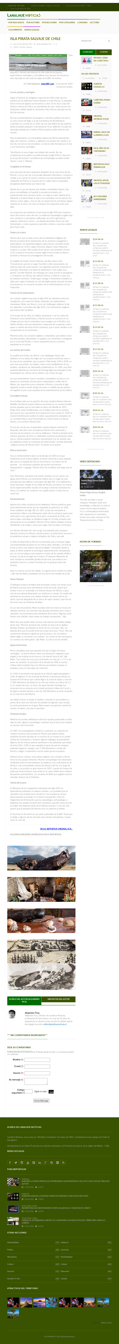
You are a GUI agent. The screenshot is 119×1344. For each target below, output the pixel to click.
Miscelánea (33, 1257)
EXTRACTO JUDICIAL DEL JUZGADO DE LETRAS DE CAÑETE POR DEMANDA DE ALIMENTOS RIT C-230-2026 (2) (102, 293)
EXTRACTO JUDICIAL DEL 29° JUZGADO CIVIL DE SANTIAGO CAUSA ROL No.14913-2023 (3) (102, 417)
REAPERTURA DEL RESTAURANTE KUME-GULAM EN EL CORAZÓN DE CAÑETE (56, 1208)
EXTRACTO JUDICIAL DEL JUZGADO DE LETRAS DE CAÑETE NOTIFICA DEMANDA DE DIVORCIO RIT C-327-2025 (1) (102, 381)
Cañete (86, 1264)
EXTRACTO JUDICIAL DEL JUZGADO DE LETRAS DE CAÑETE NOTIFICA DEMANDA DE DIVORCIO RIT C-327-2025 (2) (102, 359)
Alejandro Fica (46, 44)
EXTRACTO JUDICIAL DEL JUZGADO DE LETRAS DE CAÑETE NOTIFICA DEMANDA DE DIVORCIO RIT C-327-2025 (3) (102, 337)
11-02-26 (99, 349)
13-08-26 (99, 261)
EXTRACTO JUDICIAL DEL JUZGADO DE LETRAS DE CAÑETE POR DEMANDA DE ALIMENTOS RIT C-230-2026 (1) (102, 315)
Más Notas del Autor (59, 999)
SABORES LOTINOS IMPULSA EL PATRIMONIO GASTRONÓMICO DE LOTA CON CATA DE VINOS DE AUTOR (65, 1182)
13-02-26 (99, 327)
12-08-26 (99, 283)
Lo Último (104, 52)
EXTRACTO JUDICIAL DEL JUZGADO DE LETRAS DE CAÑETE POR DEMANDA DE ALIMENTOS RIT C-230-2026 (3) (102, 271)
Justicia (86, 1279)
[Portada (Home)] (27, 5)
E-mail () (18, 1066)
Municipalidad (33, 1243)
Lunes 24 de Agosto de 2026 (20, 8)
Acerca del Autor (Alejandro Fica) (24, 1000)
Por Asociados (16, 23)
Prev (82, 566)
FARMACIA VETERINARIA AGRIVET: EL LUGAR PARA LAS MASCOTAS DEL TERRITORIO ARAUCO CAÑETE (63, 1221)
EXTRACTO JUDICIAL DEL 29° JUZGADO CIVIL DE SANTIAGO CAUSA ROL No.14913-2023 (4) (102, 400)
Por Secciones (49, 23)
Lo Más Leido (88, 52)
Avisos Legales (31, 30)
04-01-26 (99, 410)
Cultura (33, 1264)
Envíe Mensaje (41, 1100)
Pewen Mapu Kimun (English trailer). (93, 482)
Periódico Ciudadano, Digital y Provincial (45, 6)
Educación (86, 1272)
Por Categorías (67, 23)
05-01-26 (99, 393)
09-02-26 (99, 371)
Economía (86, 1250)
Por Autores (32, 23)
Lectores (94, 23)
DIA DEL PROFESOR (90, 74)
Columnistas (15, 30)
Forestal (33, 1272)
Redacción (25, 1179)
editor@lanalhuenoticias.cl (55, 1024)
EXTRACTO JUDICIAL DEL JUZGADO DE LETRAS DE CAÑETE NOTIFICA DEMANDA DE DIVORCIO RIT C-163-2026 (102, 249)
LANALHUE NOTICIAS (16, 6)
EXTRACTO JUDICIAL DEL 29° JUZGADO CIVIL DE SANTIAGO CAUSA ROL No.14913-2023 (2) (102, 434)
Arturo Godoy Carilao (29, 1206)
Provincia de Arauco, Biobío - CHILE (78, 6)
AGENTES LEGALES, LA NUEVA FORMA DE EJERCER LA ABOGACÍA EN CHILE (55, 1196)
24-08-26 (99, 239)
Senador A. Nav (33, 1279)
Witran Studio (106, 1323)
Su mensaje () (16, 1079)
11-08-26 (99, 305)
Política (33, 1250)
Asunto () (18, 1072)
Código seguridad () (18, 1091)
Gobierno (86, 1243)
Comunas (82, 23)
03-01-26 (99, 427)
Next (109, 566)
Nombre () (18, 1059)
